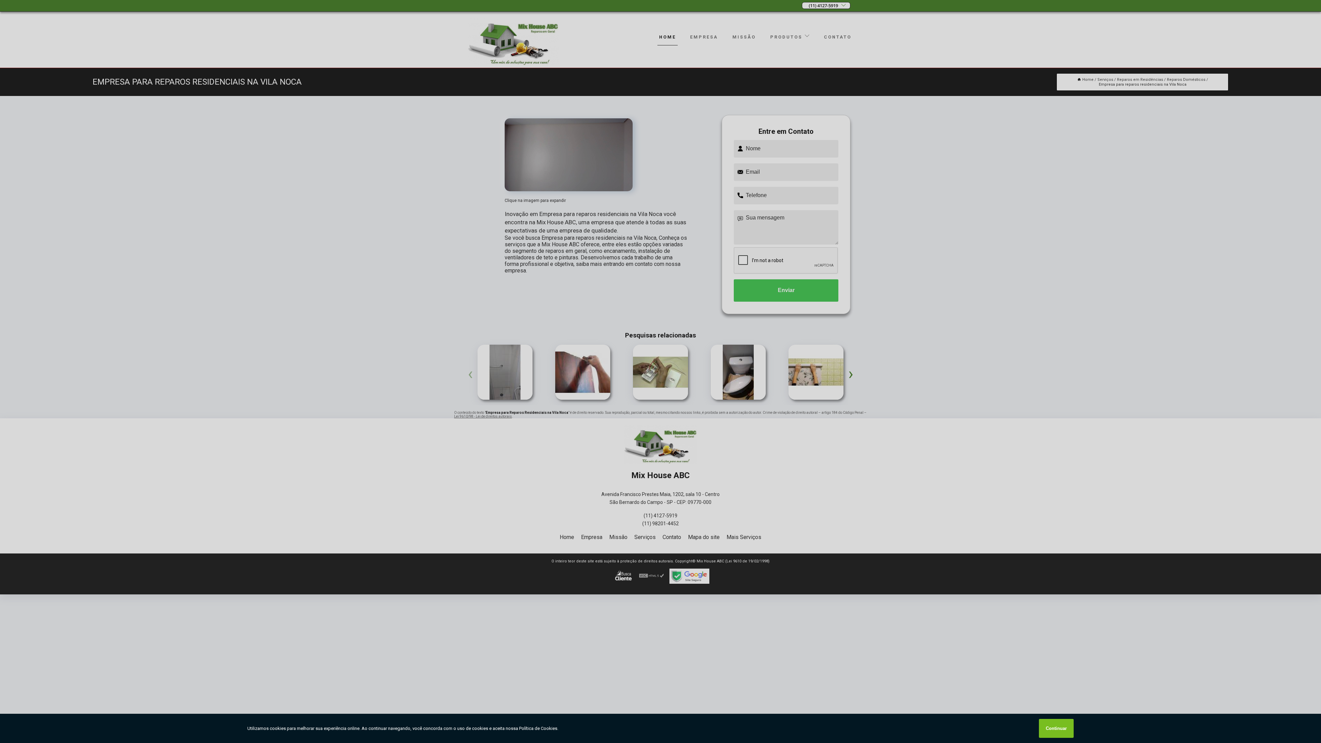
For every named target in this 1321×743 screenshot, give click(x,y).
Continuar (1056, 728)
